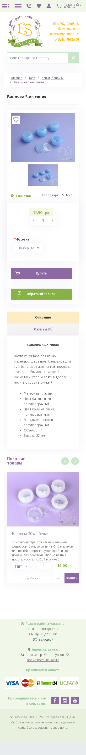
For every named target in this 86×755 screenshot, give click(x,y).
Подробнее (30, 578)
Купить (71, 578)
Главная (16, 78)
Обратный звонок (41, 294)
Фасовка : (23, 239)
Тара (32, 78)
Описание (43, 317)
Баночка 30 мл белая (30, 534)
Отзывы (43, 329)
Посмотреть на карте (43, 660)
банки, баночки (53, 78)
